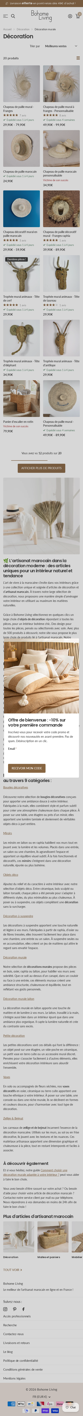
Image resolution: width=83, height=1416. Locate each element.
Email (12, 748)
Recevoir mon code (27, 768)
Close (74, 642)
